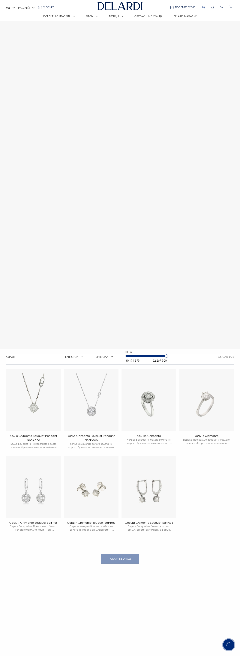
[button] (10, 8)
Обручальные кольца (148, 16)
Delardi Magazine (185, 16)
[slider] (166, 356)
